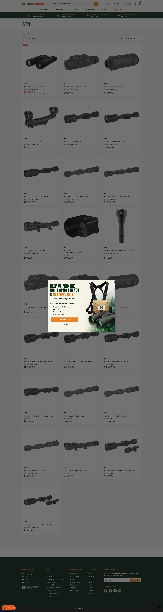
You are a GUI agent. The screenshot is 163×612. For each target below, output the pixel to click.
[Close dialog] (114, 282)
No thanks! (64, 324)
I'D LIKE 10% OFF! (64, 319)
